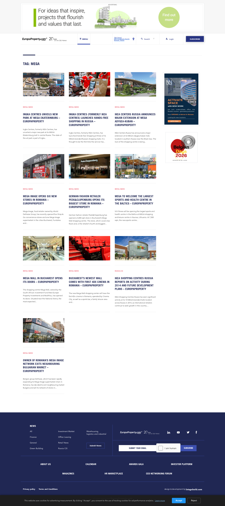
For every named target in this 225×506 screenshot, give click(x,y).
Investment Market (66, 431)
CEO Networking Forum (159, 473)
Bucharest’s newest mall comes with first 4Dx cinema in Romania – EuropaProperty (89, 282)
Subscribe (195, 39)
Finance (33, 437)
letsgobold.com (194, 489)
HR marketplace (114, 473)
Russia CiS (62, 448)
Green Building (36, 448)
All (31, 431)
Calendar (91, 464)
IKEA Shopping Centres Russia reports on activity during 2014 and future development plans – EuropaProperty (134, 284)
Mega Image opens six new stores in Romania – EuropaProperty (40, 200)
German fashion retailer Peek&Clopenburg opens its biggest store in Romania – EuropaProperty (87, 202)
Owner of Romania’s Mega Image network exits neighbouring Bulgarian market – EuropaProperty (43, 366)
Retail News (28, 107)
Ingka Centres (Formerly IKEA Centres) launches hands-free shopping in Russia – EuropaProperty (88, 120)
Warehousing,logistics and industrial (96, 432)
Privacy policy (29, 489)
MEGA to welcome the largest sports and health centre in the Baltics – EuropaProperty (134, 200)
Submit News (95, 445)
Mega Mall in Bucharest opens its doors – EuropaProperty (43, 280)
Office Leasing (64, 437)
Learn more (160, 500)
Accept (179, 500)
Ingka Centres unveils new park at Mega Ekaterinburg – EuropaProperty (41, 118)
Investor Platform (181, 464)
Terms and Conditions (48, 489)
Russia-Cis (119, 271)
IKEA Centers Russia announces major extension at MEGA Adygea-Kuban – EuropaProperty (135, 120)
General (33, 443)
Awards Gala (136, 464)
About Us (45, 464)
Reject (194, 500)
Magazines (68, 473)
